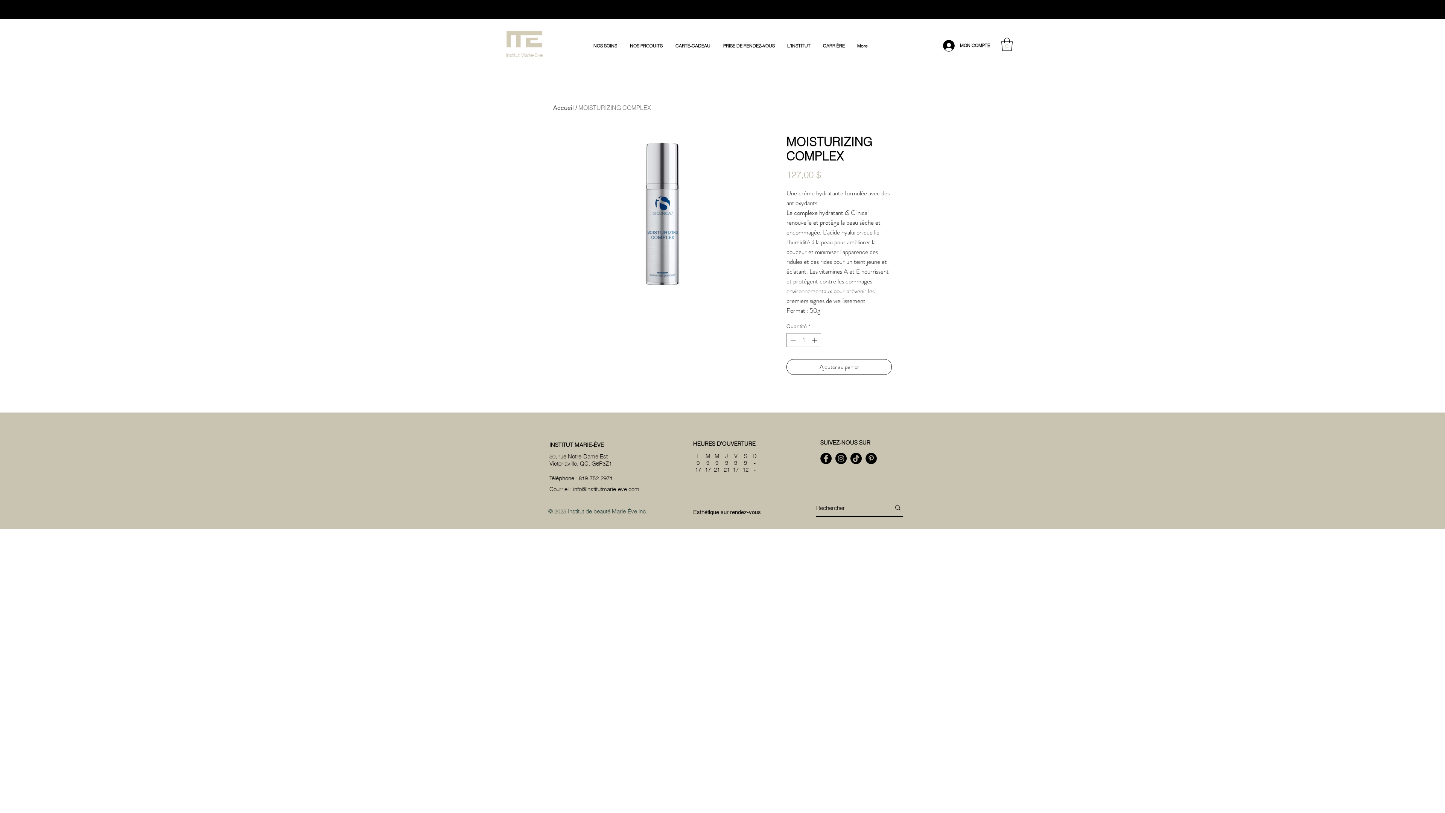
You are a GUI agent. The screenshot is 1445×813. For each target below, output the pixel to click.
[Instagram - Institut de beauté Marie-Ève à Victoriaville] (841, 458)
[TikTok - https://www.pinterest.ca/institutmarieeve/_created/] (856, 458)
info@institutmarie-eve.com (606, 489)
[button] (606, 46)
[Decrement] (792, 340)
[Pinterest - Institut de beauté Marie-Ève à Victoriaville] (871, 458)
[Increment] (815, 340)
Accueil (563, 107)
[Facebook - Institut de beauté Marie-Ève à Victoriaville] (826, 458)
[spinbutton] (804, 340)
